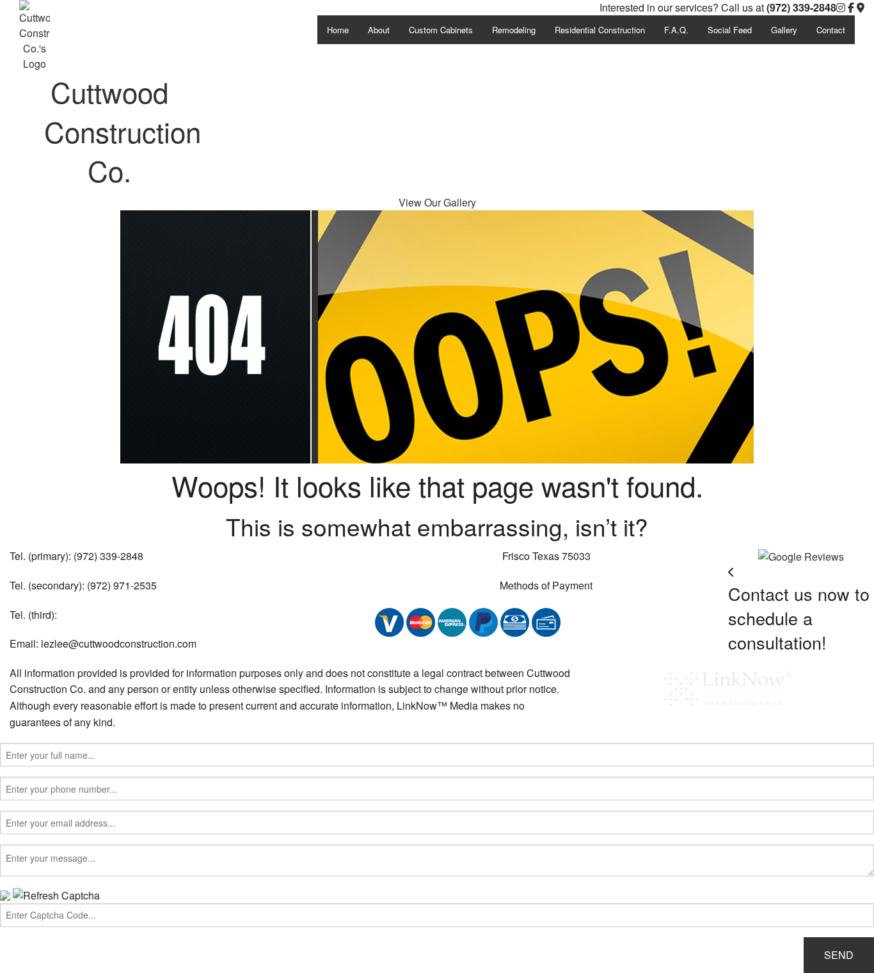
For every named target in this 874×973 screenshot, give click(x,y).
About (379, 30)
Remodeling (514, 30)
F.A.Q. (676, 30)
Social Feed (730, 30)
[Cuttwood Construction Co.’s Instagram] (840, 7)
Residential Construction (600, 30)
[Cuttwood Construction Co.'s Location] (860, 7)
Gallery (784, 30)
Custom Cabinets (441, 30)
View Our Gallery (437, 202)
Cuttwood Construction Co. (122, 130)
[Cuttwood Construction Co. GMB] (801, 555)
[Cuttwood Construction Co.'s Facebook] (851, 7)
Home (338, 30)
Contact (830, 30)
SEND (839, 954)
